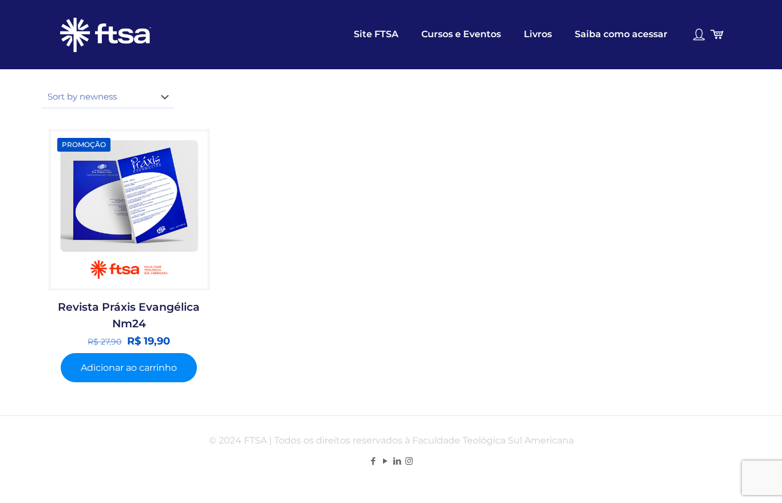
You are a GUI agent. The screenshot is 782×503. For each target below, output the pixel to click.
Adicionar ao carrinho (129, 367)
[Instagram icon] (409, 461)
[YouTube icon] (385, 461)
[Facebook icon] (373, 461)
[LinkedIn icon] (397, 461)
